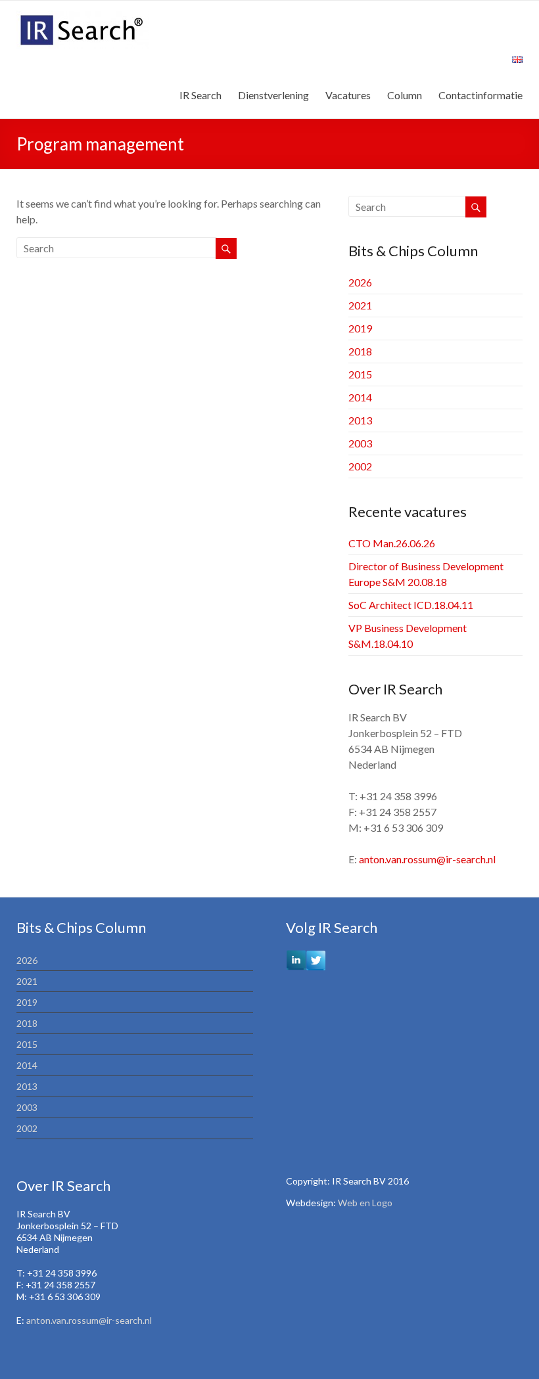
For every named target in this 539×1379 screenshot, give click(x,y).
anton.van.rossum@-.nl (427, 859)
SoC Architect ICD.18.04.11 (410, 605)
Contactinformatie (480, 95)
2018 (360, 351)
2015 (360, 374)
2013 (360, 420)
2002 (360, 466)
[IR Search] (82, 17)
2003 (360, 443)
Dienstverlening (273, 95)
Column (404, 95)
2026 (360, 282)
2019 (360, 328)
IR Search (200, 95)
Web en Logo (365, 1202)
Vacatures (348, 95)
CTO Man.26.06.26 (391, 543)
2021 (360, 305)
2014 (360, 397)
